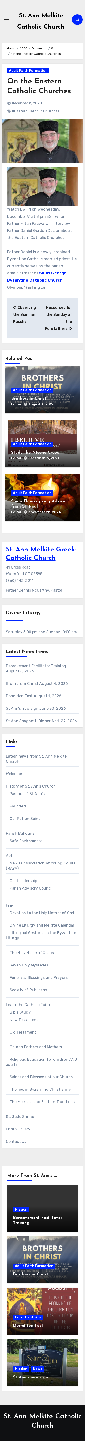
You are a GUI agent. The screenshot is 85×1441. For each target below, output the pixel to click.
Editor (16, 404)
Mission (21, 1209)
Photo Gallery (18, 1129)
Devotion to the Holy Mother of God (42, 913)
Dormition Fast (19, 696)
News (37, 1369)
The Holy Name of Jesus (32, 953)
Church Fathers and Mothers (36, 1047)
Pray (10, 905)
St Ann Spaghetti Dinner (28, 721)
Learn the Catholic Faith (28, 1005)
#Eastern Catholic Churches (35, 111)
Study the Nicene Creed (35, 453)
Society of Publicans (28, 990)
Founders (18, 806)
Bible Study (20, 1012)
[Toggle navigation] (6, 19)
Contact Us (16, 1141)
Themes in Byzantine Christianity (40, 1089)
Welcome (14, 774)
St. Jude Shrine (20, 1116)
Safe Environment (26, 841)
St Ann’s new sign (22, 708)
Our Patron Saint (25, 818)
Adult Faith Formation (28, 71)
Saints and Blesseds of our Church (41, 1077)
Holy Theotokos (28, 1317)
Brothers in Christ (29, 399)
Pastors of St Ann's (27, 794)
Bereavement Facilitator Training (36, 666)
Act (9, 855)
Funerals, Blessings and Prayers (39, 977)
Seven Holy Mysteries (29, 965)
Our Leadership (23, 881)
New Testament (24, 1020)
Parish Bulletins (20, 833)
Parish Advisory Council (31, 888)
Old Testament (23, 1032)
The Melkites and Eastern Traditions (42, 1102)
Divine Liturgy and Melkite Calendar (42, 925)
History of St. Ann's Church (31, 786)
